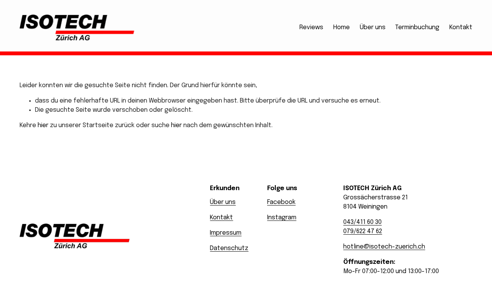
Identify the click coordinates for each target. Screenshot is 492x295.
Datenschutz (229, 248)
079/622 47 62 (362, 231)
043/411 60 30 (362, 222)
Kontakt (460, 27)
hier (43, 125)
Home (341, 27)
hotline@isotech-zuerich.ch (384, 247)
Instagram (281, 217)
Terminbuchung (417, 27)
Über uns (373, 27)
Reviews (311, 27)
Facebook (281, 202)
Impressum (225, 233)
